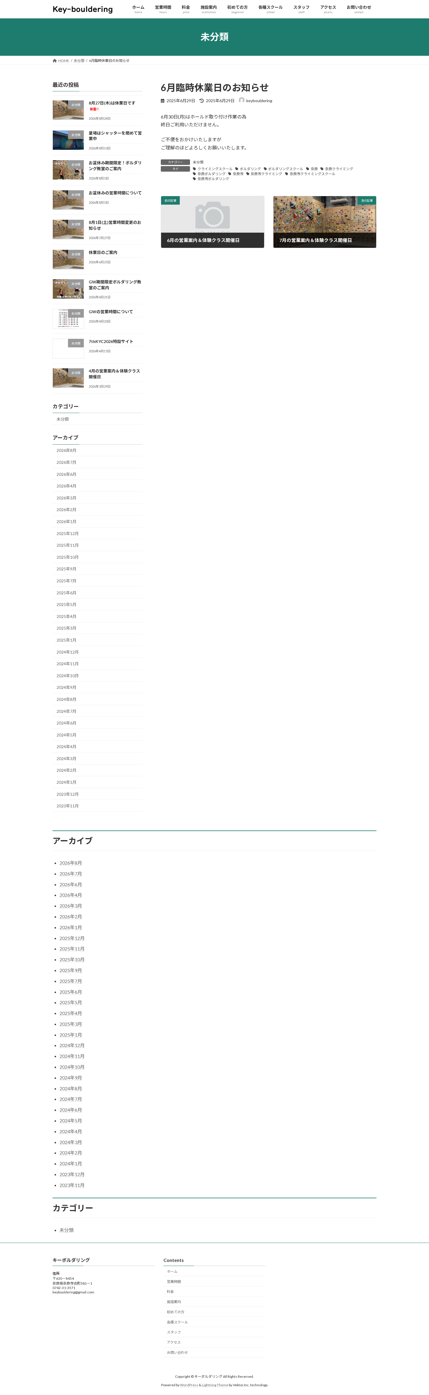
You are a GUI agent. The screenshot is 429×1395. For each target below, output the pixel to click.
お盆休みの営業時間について (115, 192)
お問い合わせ (177, 1352)
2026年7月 (66, 462)
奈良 (314, 169)
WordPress (189, 1385)
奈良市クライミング (266, 174)
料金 (170, 1291)
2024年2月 (66, 770)
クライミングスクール (215, 169)
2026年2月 (66, 509)
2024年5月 (66, 734)
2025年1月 (66, 640)
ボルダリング (250, 169)
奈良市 (238, 174)
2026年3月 (66, 497)
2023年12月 (68, 793)
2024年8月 (66, 699)
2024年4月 (66, 746)
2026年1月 (66, 521)
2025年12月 (68, 533)
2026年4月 (66, 485)
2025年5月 (66, 604)
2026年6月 (66, 473)
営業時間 (174, 1281)
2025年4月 (66, 616)
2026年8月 (66, 450)
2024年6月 (66, 722)
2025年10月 (68, 556)
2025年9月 (66, 568)
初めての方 (175, 1312)
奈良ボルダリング (212, 174)
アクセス (174, 1342)
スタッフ (174, 1332)
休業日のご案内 (103, 252)
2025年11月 (68, 545)
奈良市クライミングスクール (312, 174)
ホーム (172, 1271)
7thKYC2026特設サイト (111, 341)
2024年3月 (66, 758)
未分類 (198, 162)
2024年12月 (68, 651)
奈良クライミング (339, 169)
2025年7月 (66, 580)
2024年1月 (66, 782)
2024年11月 (68, 663)
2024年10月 (68, 675)
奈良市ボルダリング (213, 179)
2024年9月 (66, 687)
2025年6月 (66, 592)
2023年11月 (68, 805)
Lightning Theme (215, 1385)
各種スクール (177, 1322)
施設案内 (174, 1302)
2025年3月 (66, 628)
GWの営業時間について (111, 311)
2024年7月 (66, 710)
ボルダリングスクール (285, 169)
